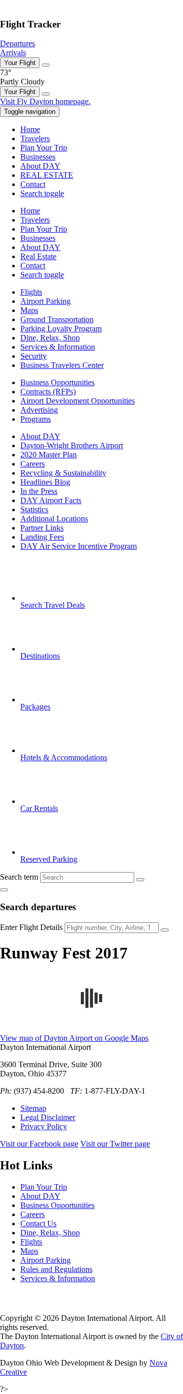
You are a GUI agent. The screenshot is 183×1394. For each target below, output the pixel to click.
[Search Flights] (165, 930)
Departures (17, 43)
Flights (31, 292)
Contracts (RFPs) (48, 391)
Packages (35, 706)
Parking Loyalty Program (61, 328)
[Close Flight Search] (4, 889)
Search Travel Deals (52, 605)
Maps (29, 310)
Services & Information (57, 347)
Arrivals (13, 52)
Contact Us (38, 1223)
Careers (32, 463)
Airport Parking (45, 301)
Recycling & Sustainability (63, 473)
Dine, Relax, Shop (50, 337)
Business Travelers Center (62, 365)
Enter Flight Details (31, 927)
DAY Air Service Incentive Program (78, 546)
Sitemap (33, 1108)
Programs (35, 419)
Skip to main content (33, 4)
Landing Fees (42, 537)
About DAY (40, 436)
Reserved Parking (48, 859)
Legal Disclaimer (47, 1117)
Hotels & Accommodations (63, 757)
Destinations (40, 656)
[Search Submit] (140, 879)
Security (33, 356)
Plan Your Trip (43, 1187)
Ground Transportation (57, 319)
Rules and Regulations (56, 1269)
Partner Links (42, 527)
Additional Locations (54, 518)
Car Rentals (39, 808)
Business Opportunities (57, 382)
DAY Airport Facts (50, 500)
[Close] (46, 65)
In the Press (38, 491)
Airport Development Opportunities (77, 400)
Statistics (34, 509)
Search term (19, 877)
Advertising (39, 410)
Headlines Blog (45, 482)
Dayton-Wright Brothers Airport (71, 445)
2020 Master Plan (48, 454)
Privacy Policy (43, 1126)
